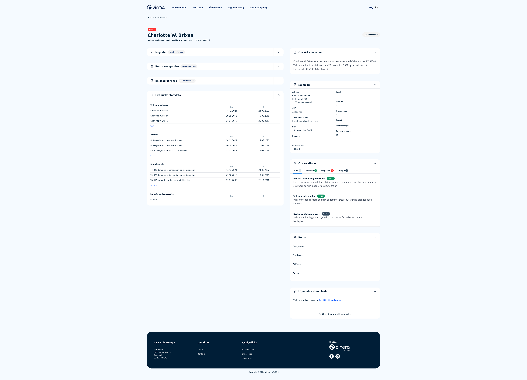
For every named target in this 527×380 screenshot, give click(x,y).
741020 (323, 300)
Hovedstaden (335, 300)
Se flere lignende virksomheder (335, 314)
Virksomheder (179, 7)
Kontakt (201, 354)
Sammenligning (259, 7)
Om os (201, 349)
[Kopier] (209, 40)
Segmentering (236, 7)
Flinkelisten (215, 7)
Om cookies (247, 354)
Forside (151, 17)
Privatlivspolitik (248, 349)
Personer (198, 7)
